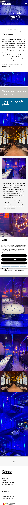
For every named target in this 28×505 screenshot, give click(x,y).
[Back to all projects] (14, 461)
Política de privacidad (15, 266)
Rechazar (14, 259)
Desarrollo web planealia (8, 496)
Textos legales (23, 266)
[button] (26, 240)
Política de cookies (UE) (7, 498)
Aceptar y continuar (14, 255)
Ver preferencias (14, 263)
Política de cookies (6, 266)
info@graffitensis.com (7, 484)
